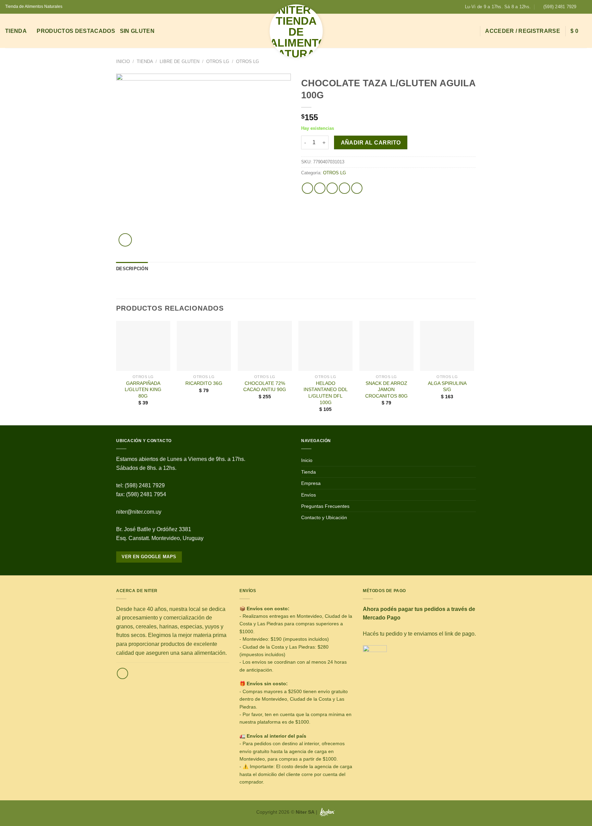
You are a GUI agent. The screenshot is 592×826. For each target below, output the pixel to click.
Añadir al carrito (371, 143)
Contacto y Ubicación (324, 517)
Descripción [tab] (132, 268)
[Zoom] (125, 240)
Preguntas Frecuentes (325, 506)
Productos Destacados (76, 31)
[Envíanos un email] (122, 673)
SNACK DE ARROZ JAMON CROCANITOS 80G (386, 389)
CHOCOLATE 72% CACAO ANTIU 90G (264, 386)
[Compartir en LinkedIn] (356, 188)
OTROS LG (217, 61)
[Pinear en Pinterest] (344, 188)
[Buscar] (471, 31)
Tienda (16, 31)
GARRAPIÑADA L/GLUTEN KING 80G (143, 389)
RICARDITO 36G (203, 383)
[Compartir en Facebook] (307, 188)
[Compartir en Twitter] (319, 188)
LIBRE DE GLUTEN (179, 61)
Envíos (308, 495)
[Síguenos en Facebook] (583, 6)
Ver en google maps (149, 556)
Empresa (311, 483)
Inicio (123, 61)
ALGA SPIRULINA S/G (447, 386)
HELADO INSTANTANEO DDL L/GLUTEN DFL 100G (326, 392)
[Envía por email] (332, 188)
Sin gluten (137, 31)
